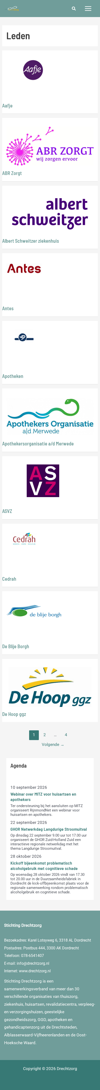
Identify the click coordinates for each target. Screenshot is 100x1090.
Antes (8, 308)
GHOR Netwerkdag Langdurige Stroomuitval (48, 829)
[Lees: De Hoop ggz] (50, 686)
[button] (74, 9)
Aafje (7, 105)
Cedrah (9, 579)
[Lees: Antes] (24, 268)
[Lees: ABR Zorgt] (50, 145)
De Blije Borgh (15, 646)
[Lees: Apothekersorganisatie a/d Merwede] (50, 416)
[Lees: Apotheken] (24, 335)
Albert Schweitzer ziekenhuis (30, 241)
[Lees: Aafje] (33, 69)
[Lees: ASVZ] (43, 480)
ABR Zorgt (12, 173)
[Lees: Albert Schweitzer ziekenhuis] (50, 213)
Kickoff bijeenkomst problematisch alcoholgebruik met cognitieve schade (44, 865)
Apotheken (12, 376)
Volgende (53, 744)
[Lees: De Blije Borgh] (33, 610)
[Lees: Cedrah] (24, 538)
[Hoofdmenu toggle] (88, 8)
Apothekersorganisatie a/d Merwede (38, 443)
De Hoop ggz (14, 714)
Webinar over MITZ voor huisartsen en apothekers (43, 796)
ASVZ (7, 511)
